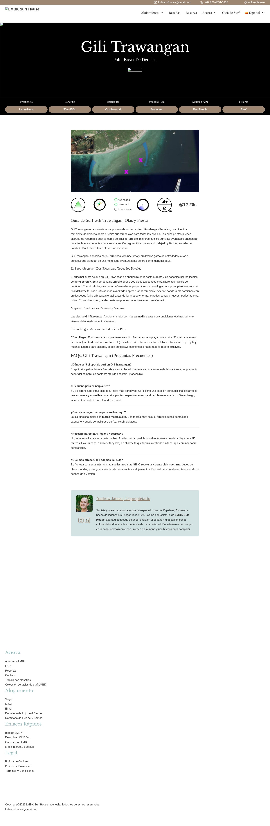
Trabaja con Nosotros (18, 679)
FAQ (8, 665)
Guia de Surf (231, 12)
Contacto (10, 675)
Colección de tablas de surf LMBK (25, 684)
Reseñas (174, 12)
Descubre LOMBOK (17, 737)
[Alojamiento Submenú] (162, 12)
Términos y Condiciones (19, 770)
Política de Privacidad (18, 766)
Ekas (8, 708)
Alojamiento (150, 12)
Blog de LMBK (13, 732)
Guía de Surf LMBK (17, 742)
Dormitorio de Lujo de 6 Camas (23, 717)
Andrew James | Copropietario (123, 498)
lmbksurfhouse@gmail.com (21, 809)
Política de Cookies (16, 761)
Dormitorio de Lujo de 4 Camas (23, 713)
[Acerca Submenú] (215, 12)
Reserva (191, 12)
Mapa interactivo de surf (19, 746)
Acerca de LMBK (15, 661)
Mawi (8, 704)
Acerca (207, 12)
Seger (8, 699)
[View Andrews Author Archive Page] (84, 503)
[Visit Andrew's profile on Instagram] (81, 521)
